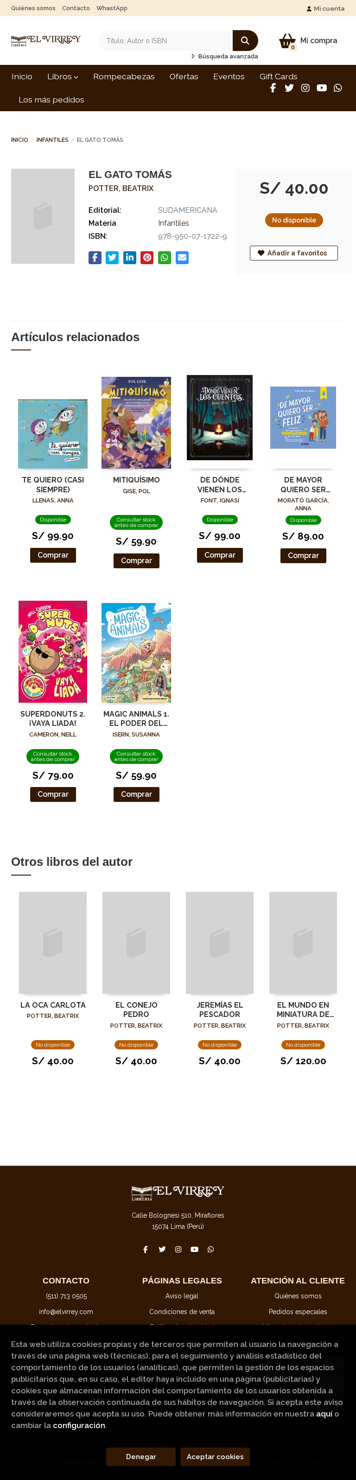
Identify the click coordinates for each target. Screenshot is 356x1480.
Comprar (53, 555)
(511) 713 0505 (66, 1296)
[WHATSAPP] (338, 88)
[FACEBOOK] (273, 88)
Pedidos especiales (298, 1311)
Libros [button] (60, 76)
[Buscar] (245, 40)
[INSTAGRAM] (305, 88)
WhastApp (111, 8)
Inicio (19, 140)
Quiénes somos (33, 8)
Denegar (141, 1457)
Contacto (76, 8)
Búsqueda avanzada (227, 56)
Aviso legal (181, 1296)
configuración (79, 1425)
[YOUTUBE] (322, 88)
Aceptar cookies (215, 1457)
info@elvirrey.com (66, 1311)
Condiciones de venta (182, 1311)
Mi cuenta (329, 8)
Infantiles (53, 140)
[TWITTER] (289, 88)
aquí (324, 1413)
